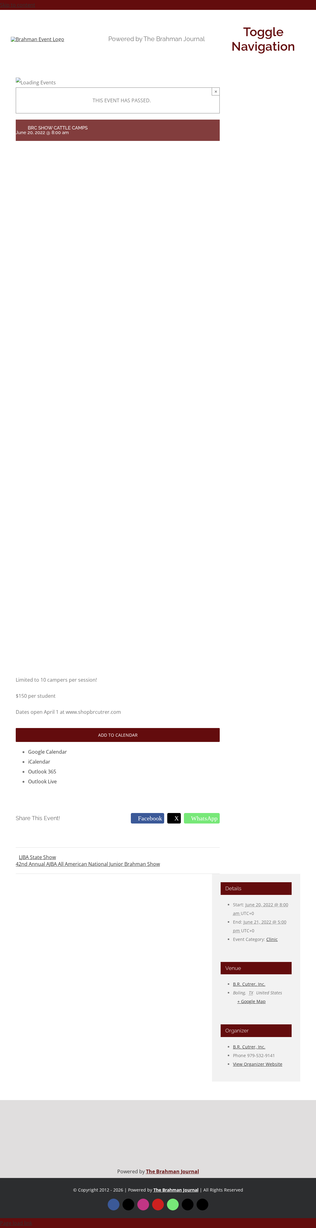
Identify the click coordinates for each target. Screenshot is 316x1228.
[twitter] (128, 1204)
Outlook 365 (42, 771)
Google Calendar (47, 751)
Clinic (272, 939)
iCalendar (39, 761)
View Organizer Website (257, 1064)
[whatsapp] (173, 1204)
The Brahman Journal (172, 1171)
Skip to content (17, 5)
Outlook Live (42, 781)
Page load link (16, 1223)
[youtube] (158, 1204)
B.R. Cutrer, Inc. (249, 984)
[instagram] (143, 1204)
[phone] (202, 1204)
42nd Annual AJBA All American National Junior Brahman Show (88, 864)
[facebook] (113, 1204)
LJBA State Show (37, 857)
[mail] (187, 1204)
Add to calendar (118, 735)
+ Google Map (251, 1001)
